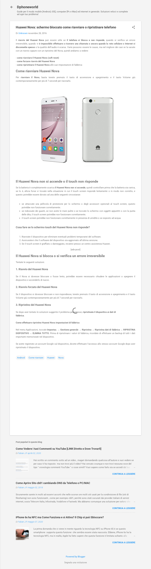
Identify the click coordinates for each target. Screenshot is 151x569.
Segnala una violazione (75, 562)
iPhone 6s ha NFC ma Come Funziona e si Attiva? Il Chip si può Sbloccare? (60, 517)
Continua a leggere (123, 474)
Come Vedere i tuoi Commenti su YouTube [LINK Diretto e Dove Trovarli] (58, 448)
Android (21, 357)
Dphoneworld (27, 7)
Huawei (51, 357)
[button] (133, 27)
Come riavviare (36, 357)
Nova (61, 357)
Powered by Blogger (75, 556)
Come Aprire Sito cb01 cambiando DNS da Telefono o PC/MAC (53, 483)
